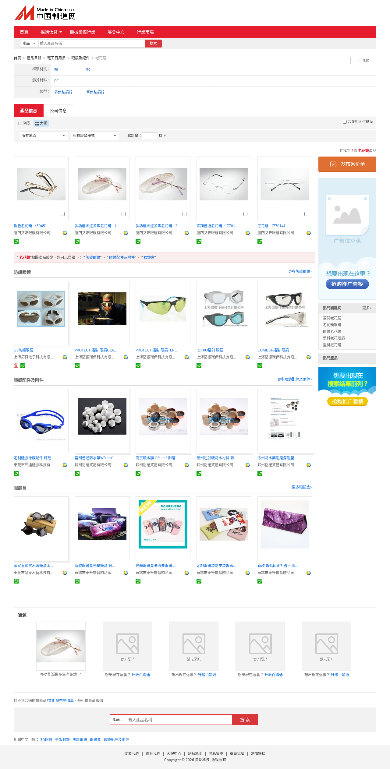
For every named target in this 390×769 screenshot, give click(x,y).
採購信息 (49, 32)
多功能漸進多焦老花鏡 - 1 (95, 225)
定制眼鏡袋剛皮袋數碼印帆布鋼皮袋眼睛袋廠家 (218, 565)
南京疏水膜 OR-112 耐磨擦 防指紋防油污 (157, 457)
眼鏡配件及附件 (122, 257)
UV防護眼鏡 (23, 350)
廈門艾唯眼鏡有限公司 (32, 232)
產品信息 (28, 110)
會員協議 (237, 753)
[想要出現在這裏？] (347, 238)
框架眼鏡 (62, 739)
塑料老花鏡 (332, 344)
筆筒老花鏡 (332, 318)
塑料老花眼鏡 (334, 338)
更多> (367, 308)
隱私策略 (216, 753)
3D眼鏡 (46, 739)
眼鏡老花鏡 (332, 331)
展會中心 (116, 32)
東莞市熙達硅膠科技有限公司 (35, 464)
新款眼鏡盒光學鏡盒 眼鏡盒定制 (96, 565)
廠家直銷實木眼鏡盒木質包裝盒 (35, 565)
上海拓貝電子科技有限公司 (35, 357)
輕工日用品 (56, 58)
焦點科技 (202, 759)
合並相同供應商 (360, 121)
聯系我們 (153, 753)
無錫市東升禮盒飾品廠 (93, 572)
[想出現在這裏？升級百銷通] (127, 646)
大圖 (43, 123)
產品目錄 (34, 58)
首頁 (24, 32)
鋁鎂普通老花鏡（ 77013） (218, 225)
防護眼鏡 (93, 257)
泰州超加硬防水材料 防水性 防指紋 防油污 (218, 457)
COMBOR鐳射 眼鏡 (273, 350)
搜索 (153, 43)
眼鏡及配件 (80, 58)
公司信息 (58, 110)
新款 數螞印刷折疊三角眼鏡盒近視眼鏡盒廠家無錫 (278, 565)
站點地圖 (195, 753)
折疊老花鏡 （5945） (31, 225)
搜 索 (245, 719)
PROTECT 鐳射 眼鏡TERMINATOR (157, 350)
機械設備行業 (82, 32)
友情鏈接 (258, 753)
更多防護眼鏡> (300, 272)
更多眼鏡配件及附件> (294, 379)
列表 (26, 123)
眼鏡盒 (149, 257)
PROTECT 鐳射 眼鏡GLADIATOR (96, 350)
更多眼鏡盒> (302, 487)
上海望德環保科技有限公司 (96, 357)
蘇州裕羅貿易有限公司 (93, 464)
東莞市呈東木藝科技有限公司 (35, 572)
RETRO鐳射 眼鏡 (210, 350)
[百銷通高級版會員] (16, 365)
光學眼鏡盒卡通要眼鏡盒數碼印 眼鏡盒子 (157, 565)
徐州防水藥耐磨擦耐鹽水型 (278, 457)
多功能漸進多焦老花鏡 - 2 (156, 225)
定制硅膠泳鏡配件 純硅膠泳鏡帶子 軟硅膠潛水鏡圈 (35, 457)
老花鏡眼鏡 (332, 324)
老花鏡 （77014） (272, 225)
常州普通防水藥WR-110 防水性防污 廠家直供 (96, 457)
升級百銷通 (141, 674)
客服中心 (174, 753)
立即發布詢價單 (61, 700)
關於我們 (132, 753)
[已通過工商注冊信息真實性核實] (16, 241)
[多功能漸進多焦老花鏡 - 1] (61, 646)
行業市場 (145, 32)
